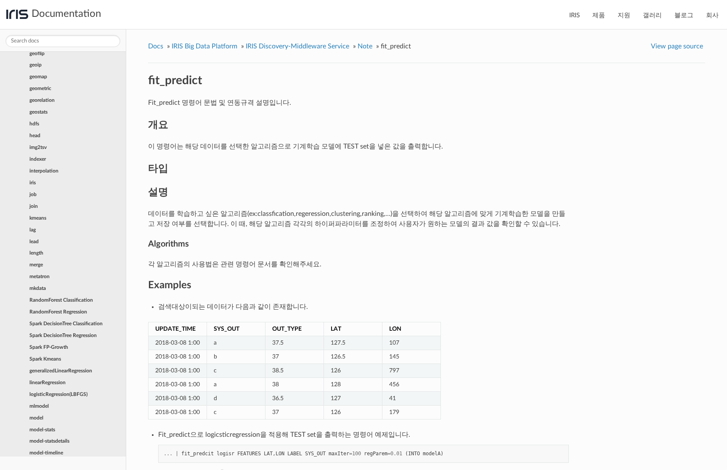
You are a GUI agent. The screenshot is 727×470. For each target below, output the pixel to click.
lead (34, 241)
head (34, 135)
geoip (35, 64)
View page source (677, 46)
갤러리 (652, 15)
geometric (40, 88)
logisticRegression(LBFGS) (58, 394)
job (33, 194)
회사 (712, 15)
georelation (42, 100)
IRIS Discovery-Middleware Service (297, 46)
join (33, 206)
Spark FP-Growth (48, 347)
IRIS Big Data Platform (204, 46)
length (36, 252)
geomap (38, 76)
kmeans (37, 217)
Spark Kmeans (45, 358)
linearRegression (47, 382)
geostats (38, 111)
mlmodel (39, 406)
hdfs (34, 123)
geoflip (37, 53)
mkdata (37, 288)
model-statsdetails (49, 440)
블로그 (683, 15)
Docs (155, 46)
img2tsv (38, 147)
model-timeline (46, 452)
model (36, 417)
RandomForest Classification (61, 300)
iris (32, 182)
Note (365, 46)
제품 (598, 15)
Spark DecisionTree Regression (63, 335)
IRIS (574, 15)
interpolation (43, 170)
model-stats (42, 429)
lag (32, 229)
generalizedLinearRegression (60, 370)
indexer (37, 159)
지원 (624, 15)
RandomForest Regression (58, 311)
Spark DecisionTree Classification (66, 323)
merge (36, 264)
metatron (39, 276)
